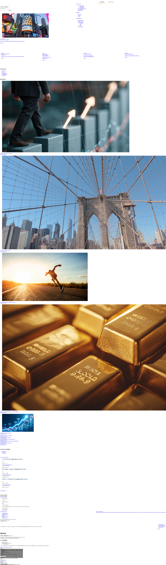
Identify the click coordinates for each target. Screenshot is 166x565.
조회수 (7, 457)
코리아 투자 (4, 75)
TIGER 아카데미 (80, 22)
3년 (10, 474)
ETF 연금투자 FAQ (81, 9)
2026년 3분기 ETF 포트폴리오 (4, 39)
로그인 (4, 556)
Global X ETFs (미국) (140, 512)
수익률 (5, 457)
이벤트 (79, 16)
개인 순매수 (2, 457)
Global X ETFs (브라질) (106, 512)
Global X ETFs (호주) (99, 512)
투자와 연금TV (80, 10)
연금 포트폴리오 (4, 74)
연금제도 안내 (4, 451)
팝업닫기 (2, 557)
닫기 (1, 548)
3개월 (6, 464)
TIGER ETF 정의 (80, 20)
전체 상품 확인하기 (3, 490)
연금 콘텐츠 (4, 452)
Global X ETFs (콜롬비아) (113, 512)
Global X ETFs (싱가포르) (154, 512)
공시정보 (79, 15)
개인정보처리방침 (5, 513)
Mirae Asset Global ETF (99, 511)
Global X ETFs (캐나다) (146, 512)
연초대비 (10, 464)
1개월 (4, 464)
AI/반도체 (3, 72)
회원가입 (2, 556)
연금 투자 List (4, 453)
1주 (4, 463)
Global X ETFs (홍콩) (121, 512)
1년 (9, 474)
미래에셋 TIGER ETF (3, 511)
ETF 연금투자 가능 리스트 (82, 8)
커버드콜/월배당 (4, 73)
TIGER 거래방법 (80, 26)
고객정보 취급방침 (5, 517)
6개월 (8, 464)
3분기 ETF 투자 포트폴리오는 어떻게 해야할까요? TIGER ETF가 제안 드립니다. (12, 41)
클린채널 (3, 516)
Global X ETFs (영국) (133, 512)
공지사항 (79, 14)
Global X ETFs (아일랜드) (162, 512)
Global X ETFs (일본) (127, 512)
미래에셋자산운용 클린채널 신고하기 (6, 547)
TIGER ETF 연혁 (80, 21)
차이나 (3, 71)
